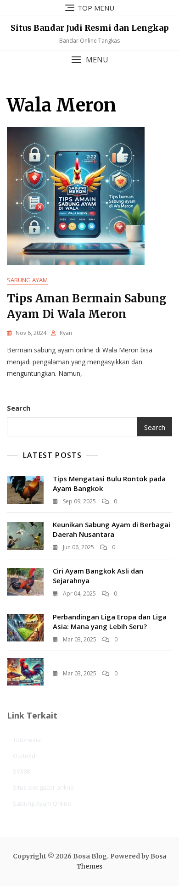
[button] (89, 60)
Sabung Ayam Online (42, 803)
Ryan (66, 333)
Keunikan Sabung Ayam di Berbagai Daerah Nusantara (111, 529)
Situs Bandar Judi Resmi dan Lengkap (90, 27)
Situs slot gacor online (43, 787)
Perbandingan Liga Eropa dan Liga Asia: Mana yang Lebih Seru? (110, 621)
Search (18, 407)
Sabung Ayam (27, 280)
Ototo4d (24, 756)
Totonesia (27, 740)
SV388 (21, 771)
